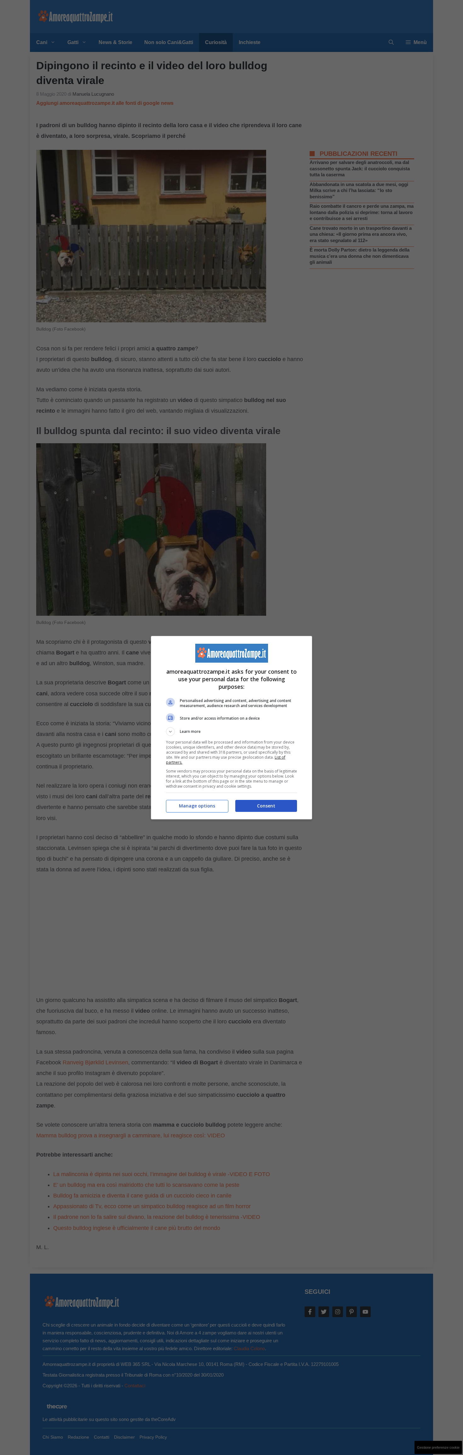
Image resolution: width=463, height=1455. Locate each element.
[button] (231, 731)
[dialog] (231, 727)
